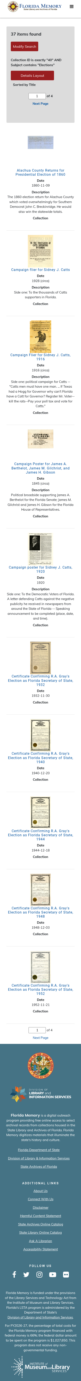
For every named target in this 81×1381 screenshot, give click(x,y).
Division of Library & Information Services (39, 1158)
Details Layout (32, 75)
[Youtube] (53, 1274)
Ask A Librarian (40, 1241)
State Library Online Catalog (40, 1232)
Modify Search (24, 46)
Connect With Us (40, 1199)
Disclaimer (40, 1208)
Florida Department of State (39, 1150)
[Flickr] (66, 1274)
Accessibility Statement (40, 1249)
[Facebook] (14, 1274)
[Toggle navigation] (71, 7)
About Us (40, 1191)
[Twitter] (26, 1274)
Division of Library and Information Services (40, 1317)
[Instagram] (39, 1274)
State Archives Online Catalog (40, 1224)
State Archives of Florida (39, 1167)
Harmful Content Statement (40, 1216)
